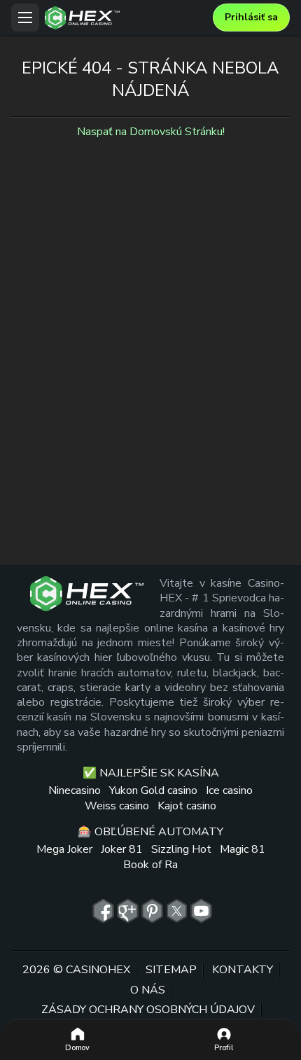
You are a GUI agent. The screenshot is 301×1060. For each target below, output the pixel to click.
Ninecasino (74, 790)
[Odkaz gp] (128, 910)
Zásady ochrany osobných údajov (148, 1009)
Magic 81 (242, 849)
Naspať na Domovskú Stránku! (151, 131)
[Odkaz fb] (103, 910)
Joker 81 (122, 849)
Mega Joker (64, 849)
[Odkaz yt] (201, 910)
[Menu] (25, 17)
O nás (147, 990)
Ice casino (229, 790)
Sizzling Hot (181, 849)
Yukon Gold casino (153, 790)
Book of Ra (150, 864)
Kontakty (242, 969)
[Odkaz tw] (177, 910)
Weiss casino (117, 806)
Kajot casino (187, 806)
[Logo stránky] (125, 17)
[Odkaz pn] (152, 910)
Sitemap (171, 969)
